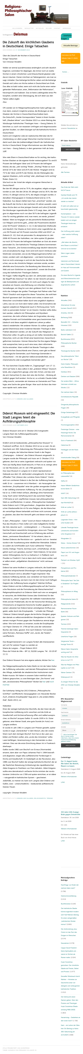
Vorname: (64, 705)
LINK (63, 782)
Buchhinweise (65, 339)
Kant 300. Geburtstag (68, 498)
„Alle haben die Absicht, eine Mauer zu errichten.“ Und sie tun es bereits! (69, 245)
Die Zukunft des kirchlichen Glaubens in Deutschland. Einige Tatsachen (28, 44)
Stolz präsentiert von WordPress (16, 1048)
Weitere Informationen (69, 777)
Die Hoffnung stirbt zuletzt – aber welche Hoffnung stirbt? (70, 234)
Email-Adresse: (66, 719)
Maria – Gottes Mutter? (69, 543)
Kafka (63, 481)
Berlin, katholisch (67, 330)
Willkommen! (17, 28)
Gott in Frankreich (67, 440)
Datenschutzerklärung (68, 896)
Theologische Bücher (68, 351)
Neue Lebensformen (68, 548)
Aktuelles (40, 28)
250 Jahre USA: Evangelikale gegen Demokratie (70, 813)
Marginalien (65, 538)
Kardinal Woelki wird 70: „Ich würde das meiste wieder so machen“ (69, 198)
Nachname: (65, 712)
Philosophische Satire (68, 599)
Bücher (49, 28)
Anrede (63, 727)
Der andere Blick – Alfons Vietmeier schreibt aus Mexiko (70, 384)
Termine (50, 798)
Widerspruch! (65, 677)
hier (52, 660)
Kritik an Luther (66, 507)
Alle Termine (65, 172)
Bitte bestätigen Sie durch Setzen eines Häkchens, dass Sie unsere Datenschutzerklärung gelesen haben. (70, 738)
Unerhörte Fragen (66, 37)
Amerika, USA (66, 313)
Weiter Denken (66, 672)
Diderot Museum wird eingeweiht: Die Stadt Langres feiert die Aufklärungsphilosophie (29, 417)
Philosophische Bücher (69, 343)
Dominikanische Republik (69, 397)
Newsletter (29, 28)
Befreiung (64, 317)
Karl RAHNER (66, 503)
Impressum (67, 28)
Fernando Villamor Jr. (28, 1050)
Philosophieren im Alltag (69, 591)
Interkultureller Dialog (68, 457)
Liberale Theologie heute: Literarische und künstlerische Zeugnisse (70, 531)
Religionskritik (40, 798)
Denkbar (64, 372)
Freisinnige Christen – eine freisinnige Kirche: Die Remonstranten (70, 433)
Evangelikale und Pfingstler (70, 417)
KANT (63, 493)
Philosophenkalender (68, 576)
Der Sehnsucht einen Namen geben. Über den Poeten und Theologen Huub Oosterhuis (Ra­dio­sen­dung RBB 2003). (69, 1003)
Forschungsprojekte (68, 425)
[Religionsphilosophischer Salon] (36, 23)
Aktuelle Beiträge (70, 46)
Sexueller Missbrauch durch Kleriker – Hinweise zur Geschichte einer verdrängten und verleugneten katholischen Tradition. (70, 982)
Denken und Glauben (25, 399)
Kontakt (57, 28)
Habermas (64, 445)
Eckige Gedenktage (68, 412)
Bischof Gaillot (66, 334)
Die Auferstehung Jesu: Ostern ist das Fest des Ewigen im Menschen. (69, 932)
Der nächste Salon (67, 392)
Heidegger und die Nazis (69, 450)
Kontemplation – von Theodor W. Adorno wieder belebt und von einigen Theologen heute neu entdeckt (70, 220)
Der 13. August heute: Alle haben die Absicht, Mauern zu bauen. (70, 763)
